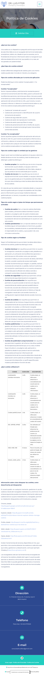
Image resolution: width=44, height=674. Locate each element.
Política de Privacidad (19, 662)
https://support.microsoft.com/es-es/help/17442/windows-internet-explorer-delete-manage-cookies (20, 515)
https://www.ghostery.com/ (16, 550)
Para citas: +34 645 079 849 (22, 624)
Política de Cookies (33, 662)
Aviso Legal (8, 662)
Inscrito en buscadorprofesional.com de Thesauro (22, 667)
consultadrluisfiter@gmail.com (22, 648)
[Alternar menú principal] (39, 4)
